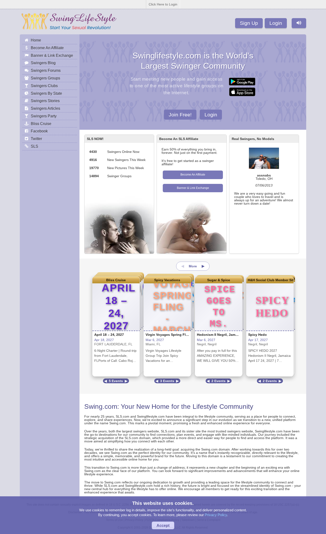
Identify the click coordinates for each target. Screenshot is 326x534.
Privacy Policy (216, 515)
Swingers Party (44, 116)
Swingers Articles (45, 108)
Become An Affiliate (192, 174)
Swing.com (100, 406)
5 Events (116, 381)
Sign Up (249, 23)
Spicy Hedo (257, 335)
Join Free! (180, 114)
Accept (163, 525)
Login (275, 23)
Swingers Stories (45, 101)
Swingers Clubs (44, 85)
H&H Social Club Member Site (270, 280)
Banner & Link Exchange (193, 188)
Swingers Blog (43, 63)
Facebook (39, 131)
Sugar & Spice (218, 280)
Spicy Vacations (167, 280)
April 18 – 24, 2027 (109, 335)
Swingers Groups (45, 78)
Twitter (36, 138)
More (193, 266)
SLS (34, 146)
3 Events (167, 381)
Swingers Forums (46, 70)
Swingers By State (46, 93)
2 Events (218, 381)
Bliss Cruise (116, 280)
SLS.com (122, 416)
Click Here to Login (163, 4)
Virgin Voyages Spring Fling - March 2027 (179, 335)
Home (36, 40)
